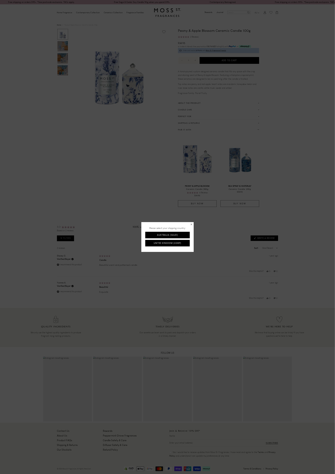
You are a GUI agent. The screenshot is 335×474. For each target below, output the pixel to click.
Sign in (175, 263)
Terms (156, 246)
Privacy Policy (168, 246)
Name (141, 218)
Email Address (145, 230)
